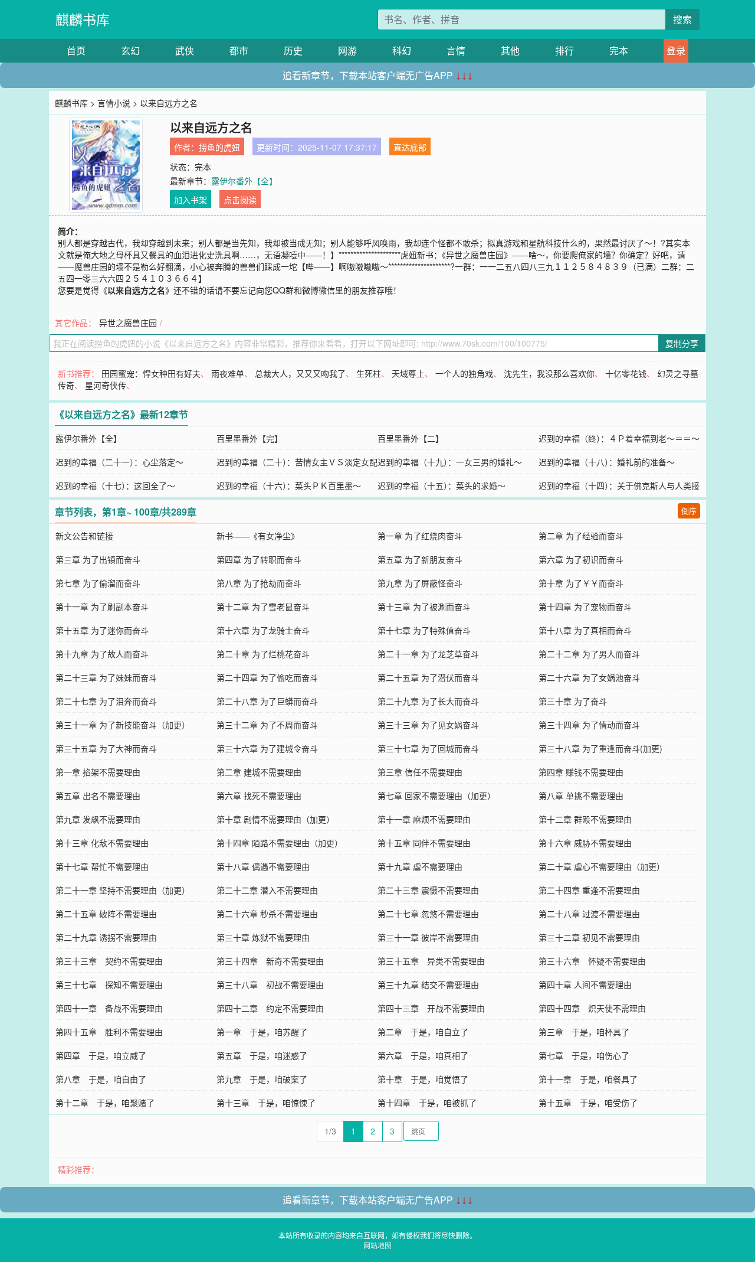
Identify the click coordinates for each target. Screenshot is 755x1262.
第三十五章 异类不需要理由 (431, 961)
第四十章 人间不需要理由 (585, 984)
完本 (618, 50)
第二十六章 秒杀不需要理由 (267, 913)
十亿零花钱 (625, 373)
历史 (293, 50)
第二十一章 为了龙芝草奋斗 (428, 654)
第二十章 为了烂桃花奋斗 (263, 654)
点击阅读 (240, 200)
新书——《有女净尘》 (257, 536)
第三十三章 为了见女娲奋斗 (428, 725)
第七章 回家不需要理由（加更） (436, 795)
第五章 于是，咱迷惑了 (261, 1055)
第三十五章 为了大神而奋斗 (106, 748)
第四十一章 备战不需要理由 (109, 1008)
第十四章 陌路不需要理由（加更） (279, 843)
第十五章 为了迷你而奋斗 (102, 630)
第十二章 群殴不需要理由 (585, 819)
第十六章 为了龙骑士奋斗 (263, 630)
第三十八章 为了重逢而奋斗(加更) (600, 748)
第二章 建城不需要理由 (258, 772)
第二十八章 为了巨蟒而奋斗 (267, 701)
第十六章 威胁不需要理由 (585, 843)
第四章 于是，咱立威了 (100, 1055)
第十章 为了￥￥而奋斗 (581, 583)
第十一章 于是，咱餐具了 (588, 1079)
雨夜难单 (227, 373)
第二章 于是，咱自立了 (423, 1032)
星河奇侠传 (105, 385)
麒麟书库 (82, 19)
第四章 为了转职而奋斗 (258, 559)
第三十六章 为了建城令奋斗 (267, 748)
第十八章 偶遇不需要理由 (263, 866)
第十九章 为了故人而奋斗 (102, 654)
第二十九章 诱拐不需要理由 (106, 937)
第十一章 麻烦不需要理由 (424, 819)
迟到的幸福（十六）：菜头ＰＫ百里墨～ (288, 485)
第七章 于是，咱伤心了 (584, 1055)
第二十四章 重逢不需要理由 (589, 890)
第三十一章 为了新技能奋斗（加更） (122, 725)
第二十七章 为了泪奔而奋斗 (106, 701)
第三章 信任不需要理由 (420, 772)
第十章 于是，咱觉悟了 (423, 1079)
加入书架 (190, 200)
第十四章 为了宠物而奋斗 (585, 606)
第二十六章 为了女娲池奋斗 (589, 677)
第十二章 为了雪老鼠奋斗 (263, 606)
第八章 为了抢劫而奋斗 (258, 583)
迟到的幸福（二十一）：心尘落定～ (119, 462)
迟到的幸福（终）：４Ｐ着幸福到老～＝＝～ (619, 438)
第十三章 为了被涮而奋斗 (424, 606)
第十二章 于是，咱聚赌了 (105, 1102)
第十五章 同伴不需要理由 (424, 843)
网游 (347, 50)
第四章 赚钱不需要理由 (581, 772)
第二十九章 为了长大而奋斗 (428, 701)
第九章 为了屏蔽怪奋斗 (420, 583)
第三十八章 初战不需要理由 (270, 984)
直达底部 (409, 147)
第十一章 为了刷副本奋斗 (102, 606)
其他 (510, 50)
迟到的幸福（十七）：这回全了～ (115, 485)
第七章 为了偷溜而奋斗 (97, 583)
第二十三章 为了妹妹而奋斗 (106, 677)
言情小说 (113, 103)
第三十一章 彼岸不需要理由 (428, 937)
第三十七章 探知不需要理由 (109, 984)
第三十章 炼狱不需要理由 (263, 937)
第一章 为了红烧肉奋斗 (420, 536)
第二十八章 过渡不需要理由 (589, 913)
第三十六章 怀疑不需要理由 (592, 961)
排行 (564, 50)
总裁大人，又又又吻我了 (300, 373)
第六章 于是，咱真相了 (423, 1055)
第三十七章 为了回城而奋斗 (428, 748)
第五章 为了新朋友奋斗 (420, 559)
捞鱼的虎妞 (219, 147)
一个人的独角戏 (464, 373)
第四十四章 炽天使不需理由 (592, 1008)
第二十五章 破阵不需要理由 (106, 913)
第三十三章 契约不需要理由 (109, 961)
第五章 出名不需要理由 (97, 795)
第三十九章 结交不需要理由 (428, 984)
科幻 (401, 50)
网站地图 (377, 1245)
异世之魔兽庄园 (128, 322)
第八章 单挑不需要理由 (581, 795)
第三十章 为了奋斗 (573, 701)
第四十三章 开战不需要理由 (431, 1008)
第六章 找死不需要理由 (258, 795)
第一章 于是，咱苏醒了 (261, 1032)
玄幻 (130, 50)
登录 (676, 50)
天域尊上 (408, 373)
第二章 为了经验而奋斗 (581, 536)
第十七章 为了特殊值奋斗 (424, 630)
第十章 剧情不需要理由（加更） (275, 819)
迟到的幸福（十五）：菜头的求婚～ (441, 485)
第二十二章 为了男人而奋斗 (589, 654)
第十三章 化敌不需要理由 (102, 843)
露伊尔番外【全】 (244, 181)
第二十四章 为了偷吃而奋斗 (267, 677)
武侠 (184, 50)
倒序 (689, 510)
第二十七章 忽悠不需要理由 (428, 913)
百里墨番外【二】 (411, 438)
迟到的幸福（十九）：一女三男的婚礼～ (450, 462)
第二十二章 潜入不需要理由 (267, 890)
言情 (456, 50)
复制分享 (681, 343)
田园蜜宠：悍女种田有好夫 (151, 373)
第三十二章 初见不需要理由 (589, 937)
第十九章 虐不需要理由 (420, 866)
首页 (76, 50)
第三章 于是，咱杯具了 (584, 1032)
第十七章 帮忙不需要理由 (102, 866)
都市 (238, 50)
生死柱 (368, 373)
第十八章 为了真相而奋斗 (585, 630)
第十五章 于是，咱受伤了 (588, 1102)
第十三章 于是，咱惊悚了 (266, 1102)
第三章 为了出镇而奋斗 (97, 559)
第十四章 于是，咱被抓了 (427, 1102)
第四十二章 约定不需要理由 (270, 1008)
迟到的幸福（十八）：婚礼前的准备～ (607, 462)
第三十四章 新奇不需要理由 (270, 961)
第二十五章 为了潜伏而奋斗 (428, 677)
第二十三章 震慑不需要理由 (428, 890)
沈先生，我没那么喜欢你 (549, 373)
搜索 (682, 19)
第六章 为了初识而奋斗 (581, 559)
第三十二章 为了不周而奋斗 (267, 725)
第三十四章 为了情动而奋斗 (589, 725)
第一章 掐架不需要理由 (97, 772)
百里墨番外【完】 (249, 438)
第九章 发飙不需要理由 (97, 819)
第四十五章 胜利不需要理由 (109, 1032)
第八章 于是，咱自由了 (100, 1079)
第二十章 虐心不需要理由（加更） (602, 866)
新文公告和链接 (84, 536)
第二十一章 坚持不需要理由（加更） (122, 890)
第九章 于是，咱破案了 (261, 1079)
